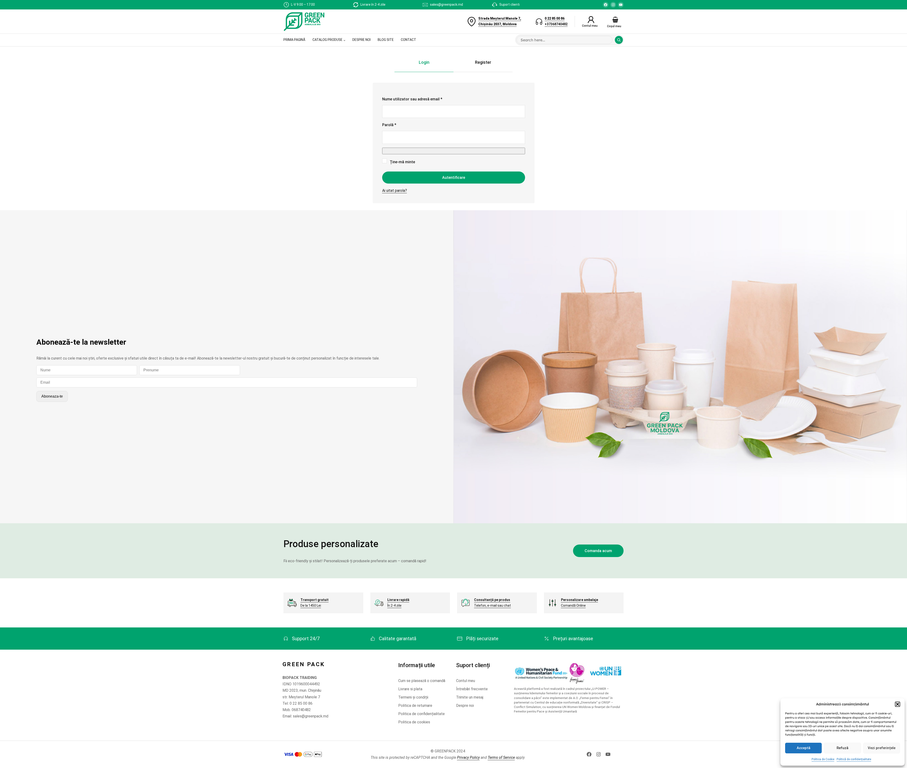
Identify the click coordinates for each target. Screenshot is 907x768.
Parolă (399, 124)
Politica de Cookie (823, 759)
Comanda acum (598, 551)
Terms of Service (501, 757)
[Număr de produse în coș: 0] (615, 19)
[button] (897, 704)
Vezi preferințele (881, 748)
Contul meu (590, 25)
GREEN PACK (303, 664)
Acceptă (803, 748)
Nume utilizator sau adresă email (422, 99)
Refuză (842, 748)
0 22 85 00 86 (555, 18)
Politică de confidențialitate (854, 759)
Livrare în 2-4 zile (372, 4)
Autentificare (453, 177)
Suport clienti (509, 4)
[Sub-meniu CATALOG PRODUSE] (344, 40)
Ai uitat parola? (394, 190)
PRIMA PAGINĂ (294, 40)
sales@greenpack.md (446, 4)
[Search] (619, 40)
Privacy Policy (468, 757)
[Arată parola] (453, 151)
